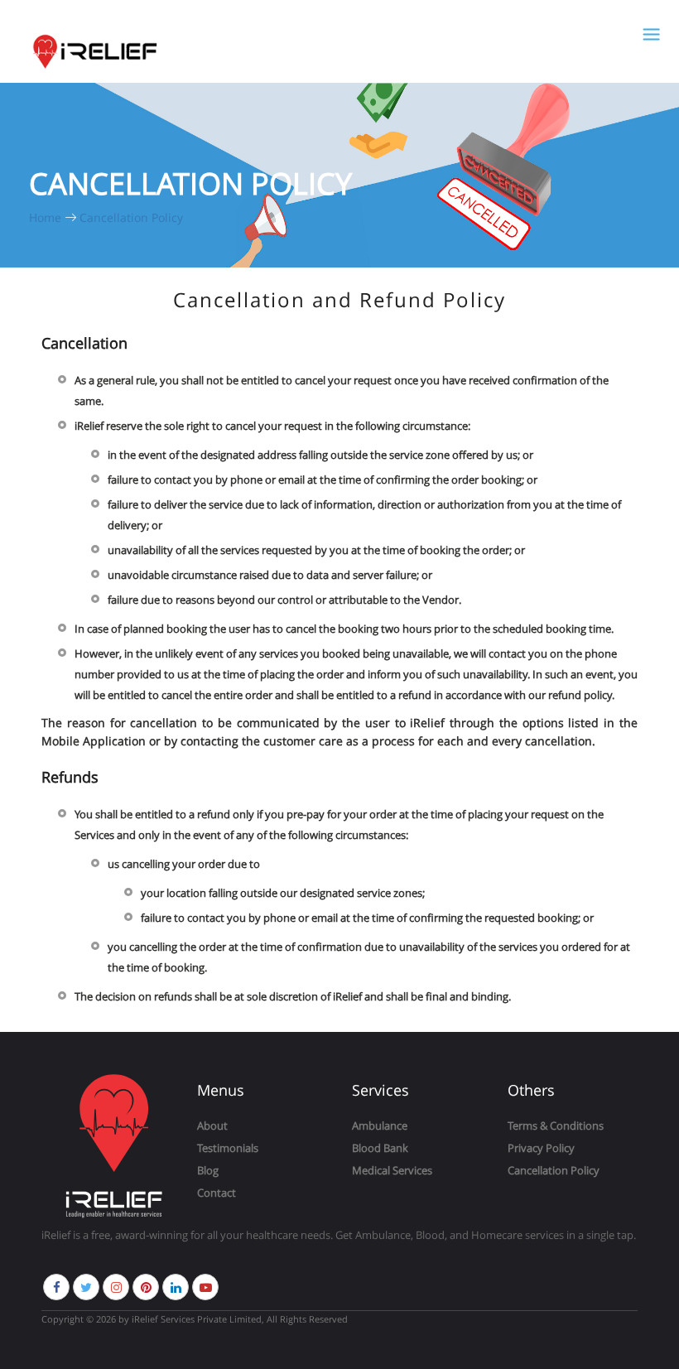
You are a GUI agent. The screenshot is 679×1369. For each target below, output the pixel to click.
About (212, 1125)
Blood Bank (380, 1147)
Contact (216, 1192)
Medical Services (392, 1170)
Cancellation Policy (131, 217)
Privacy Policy (541, 1147)
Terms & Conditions (556, 1125)
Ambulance (379, 1125)
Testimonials (227, 1147)
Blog (208, 1170)
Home (47, 217)
